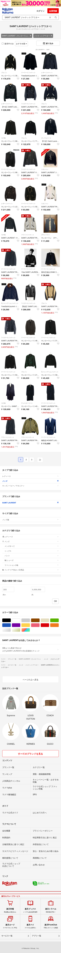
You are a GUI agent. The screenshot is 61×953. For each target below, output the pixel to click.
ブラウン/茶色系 (39, 620)
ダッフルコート (46, 138)
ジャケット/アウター (42, 35)
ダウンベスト (45, 235)
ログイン (41, 10)
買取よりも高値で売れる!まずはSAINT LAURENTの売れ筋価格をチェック (21, 649)
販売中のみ (9, 43)
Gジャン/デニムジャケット (9, 303)
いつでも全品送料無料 (30, 910)
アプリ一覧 (36, 936)
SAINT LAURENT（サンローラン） (15, 35)
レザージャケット (47, 73)
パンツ (7, 555)
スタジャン (44, 169)
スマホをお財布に (30, 926)
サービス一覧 (6, 936)
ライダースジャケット (28, 104)
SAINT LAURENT (9, 502)
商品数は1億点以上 (10, 910)
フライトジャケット (27, 235)
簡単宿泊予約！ (50, 910)
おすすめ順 (21, 43)
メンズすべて (10, 546)
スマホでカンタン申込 (10, 926)
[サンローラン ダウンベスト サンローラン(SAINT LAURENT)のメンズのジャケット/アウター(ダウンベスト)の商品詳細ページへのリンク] (50, 223)
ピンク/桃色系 (39, 625)
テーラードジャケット (28, 73)
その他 (3, 138)
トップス (8, 551)
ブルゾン (4, 73)
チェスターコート (27, 403)
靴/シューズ (9, 560)
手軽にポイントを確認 (51, 926)
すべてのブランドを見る (30, 753)
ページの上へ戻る (30, 679)
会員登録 (53, 10)
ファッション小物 (11, 565)
